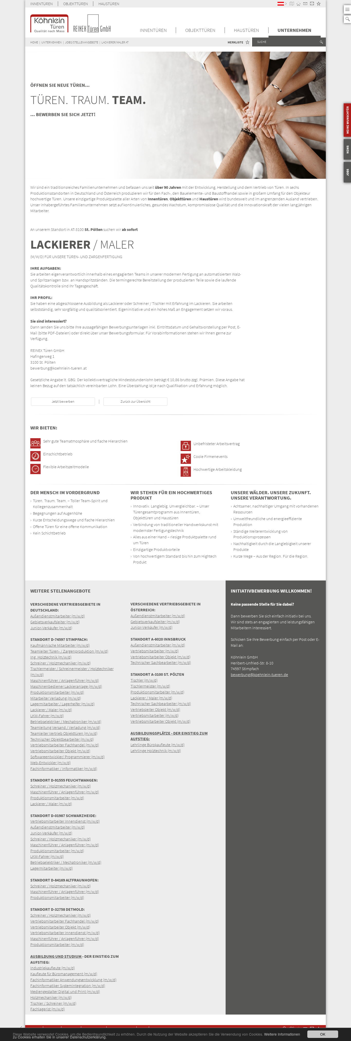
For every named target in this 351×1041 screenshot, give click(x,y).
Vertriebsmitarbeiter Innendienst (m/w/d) (65, 821)
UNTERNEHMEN (294, 30)
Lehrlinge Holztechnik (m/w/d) (156, 750)
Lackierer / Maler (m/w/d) (51, 709)
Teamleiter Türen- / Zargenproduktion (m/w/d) (69, 651)
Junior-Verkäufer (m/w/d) (51, 627)
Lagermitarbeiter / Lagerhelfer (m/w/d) (62, 703)
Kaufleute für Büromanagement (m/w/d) (63, 973)
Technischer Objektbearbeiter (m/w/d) (62, 739)
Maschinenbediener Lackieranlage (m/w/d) (66, 686)
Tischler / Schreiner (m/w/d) (53, 1003)
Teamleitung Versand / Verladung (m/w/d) (65, 727)
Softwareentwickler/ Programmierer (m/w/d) (67, 756)
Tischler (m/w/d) (144, 680)
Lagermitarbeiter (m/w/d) (51, 868)
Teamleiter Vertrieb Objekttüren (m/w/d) (63, 733)
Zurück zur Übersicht (135, 401)
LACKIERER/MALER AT (114, 42)
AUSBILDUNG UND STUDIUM (56, 956)
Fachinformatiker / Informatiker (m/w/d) (63, 768)
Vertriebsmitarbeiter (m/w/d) (155, 650)
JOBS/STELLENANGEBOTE (81, 42)
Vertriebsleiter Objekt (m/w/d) (155, 709)
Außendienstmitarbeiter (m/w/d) (57, 615)
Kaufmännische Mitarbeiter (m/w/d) (60, 645)
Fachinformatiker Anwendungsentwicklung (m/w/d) (73, 979)
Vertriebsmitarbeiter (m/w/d (154, 715)
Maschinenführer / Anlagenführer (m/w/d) (64, 680)
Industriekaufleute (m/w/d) (52, 967)
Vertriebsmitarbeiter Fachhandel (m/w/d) (64, 744)
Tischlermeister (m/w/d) (150, 686)
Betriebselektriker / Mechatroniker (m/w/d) (65, 721)
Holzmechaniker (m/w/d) (51, 997)
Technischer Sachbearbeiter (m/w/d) (161, 662)
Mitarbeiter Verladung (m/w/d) (55, 698)
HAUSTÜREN (108, 3)
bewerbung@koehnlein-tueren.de (259, 674)
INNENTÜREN (41, 3)
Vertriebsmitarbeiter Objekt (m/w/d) (60, 750)
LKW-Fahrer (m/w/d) (47, 715)
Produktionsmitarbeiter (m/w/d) (57, 692)
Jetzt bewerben (63, 401)
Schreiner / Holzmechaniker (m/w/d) (60, 662)
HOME (34, 42)
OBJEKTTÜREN (75, 3)
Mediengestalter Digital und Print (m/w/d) (65, 991)
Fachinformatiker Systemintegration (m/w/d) (67, 985)
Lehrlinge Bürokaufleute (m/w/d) (157, 744)
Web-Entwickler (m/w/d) (50, 762)
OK (322, 1034)
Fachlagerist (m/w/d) (47, 1008)
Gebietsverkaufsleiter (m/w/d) (55, 621)
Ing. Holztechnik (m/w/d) (50, 657)
